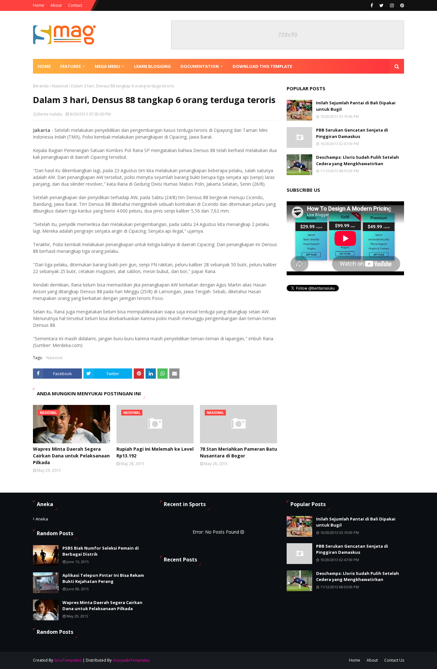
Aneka (42, 519)
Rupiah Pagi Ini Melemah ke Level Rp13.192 (155, 452)
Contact (75, 5)
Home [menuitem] (44, 66)
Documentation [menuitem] (199, 66)
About (56, 5)
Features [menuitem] (70, 66)
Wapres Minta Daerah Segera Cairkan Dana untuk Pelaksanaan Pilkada (71, 455)
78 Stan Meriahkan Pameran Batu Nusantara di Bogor (238, 452)
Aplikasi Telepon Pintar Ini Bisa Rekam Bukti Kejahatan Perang (103, 578)
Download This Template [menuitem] (262, 66)
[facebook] (372, 5)
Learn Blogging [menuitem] (152, 66)
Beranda (41, 86)
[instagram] (391, 5)
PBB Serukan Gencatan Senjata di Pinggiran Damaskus (352, 133)
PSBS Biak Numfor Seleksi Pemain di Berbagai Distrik (100, 551)
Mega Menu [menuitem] (107, 66)
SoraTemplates (68, 660)
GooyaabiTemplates (131, 660)
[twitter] (381, 5)
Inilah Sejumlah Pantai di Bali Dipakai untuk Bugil (355, 106)
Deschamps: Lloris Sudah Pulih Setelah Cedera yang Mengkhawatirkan (357, 160)
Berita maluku (49, 114)
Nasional (60, 86)
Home (38, 5)
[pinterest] (401, 5)
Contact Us (394, 660)
